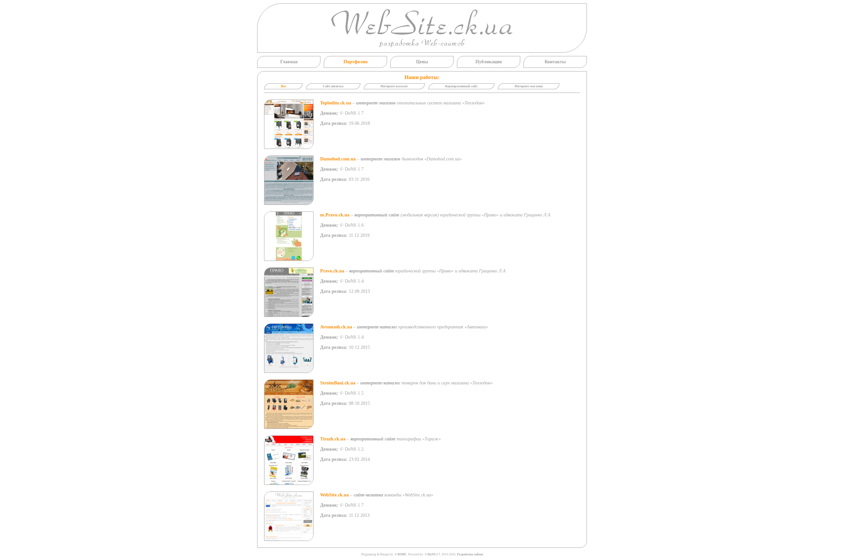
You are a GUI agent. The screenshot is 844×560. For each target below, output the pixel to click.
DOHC (402, 554)
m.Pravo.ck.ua (334, 214)
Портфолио (356, 61)
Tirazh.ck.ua (333, 438)
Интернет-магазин (529, 86)
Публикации (488, 61)
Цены (422, 61)
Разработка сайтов (470, 554)
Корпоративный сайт (461, 86)
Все (283, 86)
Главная (289, 61)
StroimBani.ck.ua (337, 382)
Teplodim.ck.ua (335, 102)
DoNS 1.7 (434, 554)
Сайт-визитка (333, 86)
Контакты (555, 61)
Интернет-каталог (394, 86)
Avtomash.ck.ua (336, 326)
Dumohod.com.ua (338, 158)
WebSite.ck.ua (334, 494)
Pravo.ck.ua (332, 270)
